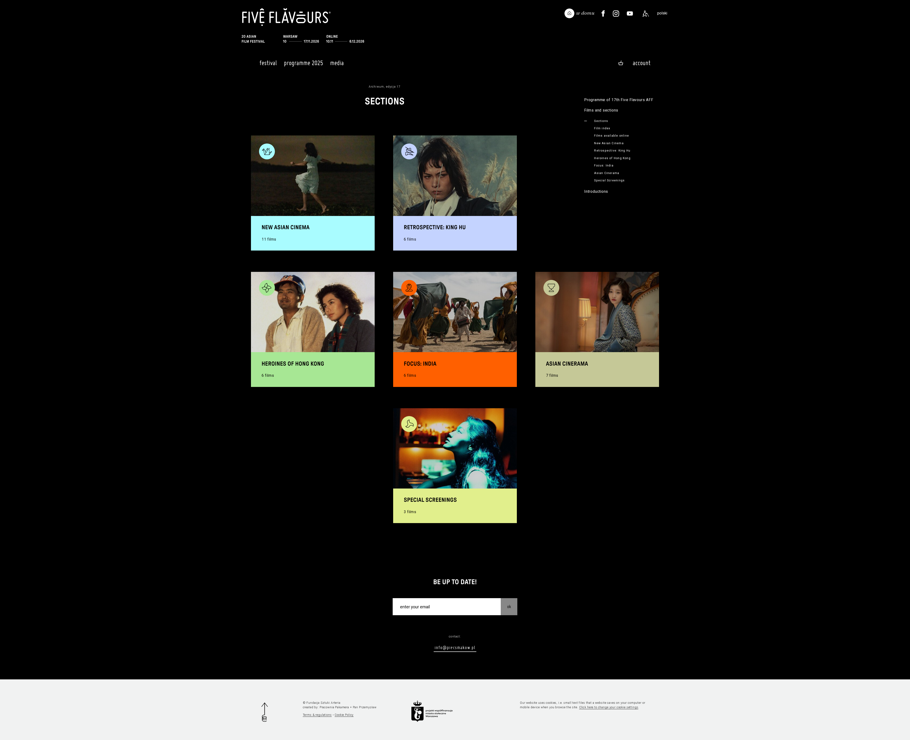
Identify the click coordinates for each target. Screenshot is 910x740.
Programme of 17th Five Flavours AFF (618, 100)
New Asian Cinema (608, 143)
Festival (268, 63)
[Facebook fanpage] (603, 13)
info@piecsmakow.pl (455, 647)
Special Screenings (609, 180)
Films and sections (601, 110)
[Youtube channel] (630, 13)
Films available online (611, 135)
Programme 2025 (303, 63)
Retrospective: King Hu (612, 150)
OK (509, 606)
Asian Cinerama (606, 173)
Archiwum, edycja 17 (385, 86)
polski (662, 13)
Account (642, 63)
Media (337, 63)
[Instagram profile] (616, 13)
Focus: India (604, 165)
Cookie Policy (344, 715)
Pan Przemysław (365, 707)
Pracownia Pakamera (334, 707)
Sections (601, 121)
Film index (602, 128)
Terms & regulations (317, 715)
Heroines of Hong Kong (612, 158)
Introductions (596, 191)
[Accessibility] (646, 13)
